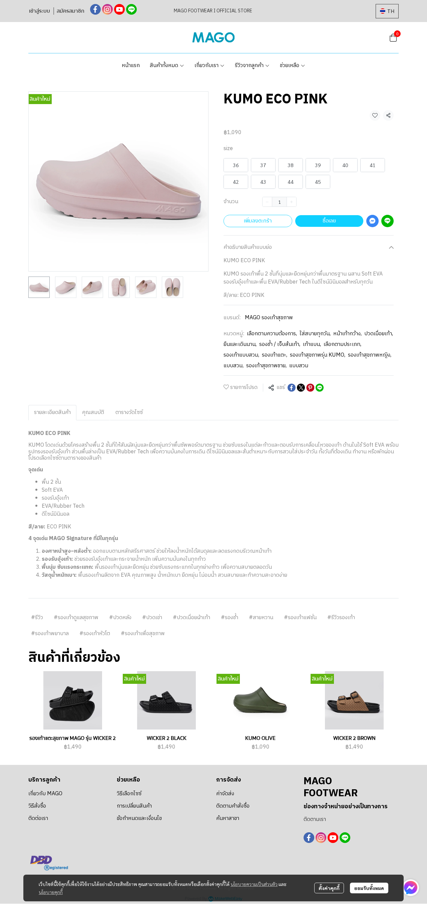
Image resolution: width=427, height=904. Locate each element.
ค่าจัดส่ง (225, 793)
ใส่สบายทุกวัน (315, 334)
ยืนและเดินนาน (240, 345)
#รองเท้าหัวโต (94, 633)
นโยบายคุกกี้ (51, 892)
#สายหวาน (261, 617)
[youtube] (119, 9)
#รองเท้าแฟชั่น (300, 617)
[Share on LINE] (320, 388)
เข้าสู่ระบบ (39, 11)
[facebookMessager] (410, 887)
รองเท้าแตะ (274, 355)
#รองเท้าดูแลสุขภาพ (76, 617)
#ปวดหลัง (120, 617)
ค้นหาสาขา (227, 818)
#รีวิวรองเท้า (341, 617)
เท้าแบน (312, 345)
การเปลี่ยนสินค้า (134, 806)
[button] (387, 11)
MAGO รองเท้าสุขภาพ (269, 317)
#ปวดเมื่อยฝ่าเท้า (191, 617)
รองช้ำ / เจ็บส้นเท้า (279, 345)
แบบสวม (234, 366)
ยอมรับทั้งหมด (369, 888)
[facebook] (95, 9)
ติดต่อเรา (38, 818)
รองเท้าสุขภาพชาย (266, 366)
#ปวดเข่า (152, 617)
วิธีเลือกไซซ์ (129, 793)
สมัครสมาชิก (70, 11)
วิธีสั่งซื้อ (37, 806)
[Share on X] (301, 388)
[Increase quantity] (291, 201)
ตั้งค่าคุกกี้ (329, 888)
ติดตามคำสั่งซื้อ (233, 806)
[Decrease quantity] (267, 201)
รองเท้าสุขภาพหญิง (369, 355)
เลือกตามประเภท (342, 345)
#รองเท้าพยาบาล (50, 633)
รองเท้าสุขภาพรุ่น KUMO (317, 355)
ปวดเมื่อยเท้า (378, 334)
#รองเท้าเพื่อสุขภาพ (143, 633)
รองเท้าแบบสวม (241, 355)
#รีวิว (37, 617)
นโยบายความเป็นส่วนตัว (254, 884)
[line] (131, 9)
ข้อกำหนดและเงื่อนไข (139, 818)
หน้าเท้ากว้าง (347, 334)
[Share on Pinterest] (310, 388)
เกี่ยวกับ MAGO (45, 793)
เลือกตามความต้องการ (272, 334)
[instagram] (107, 9)
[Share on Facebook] (292, 388)
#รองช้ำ (229, 617)
